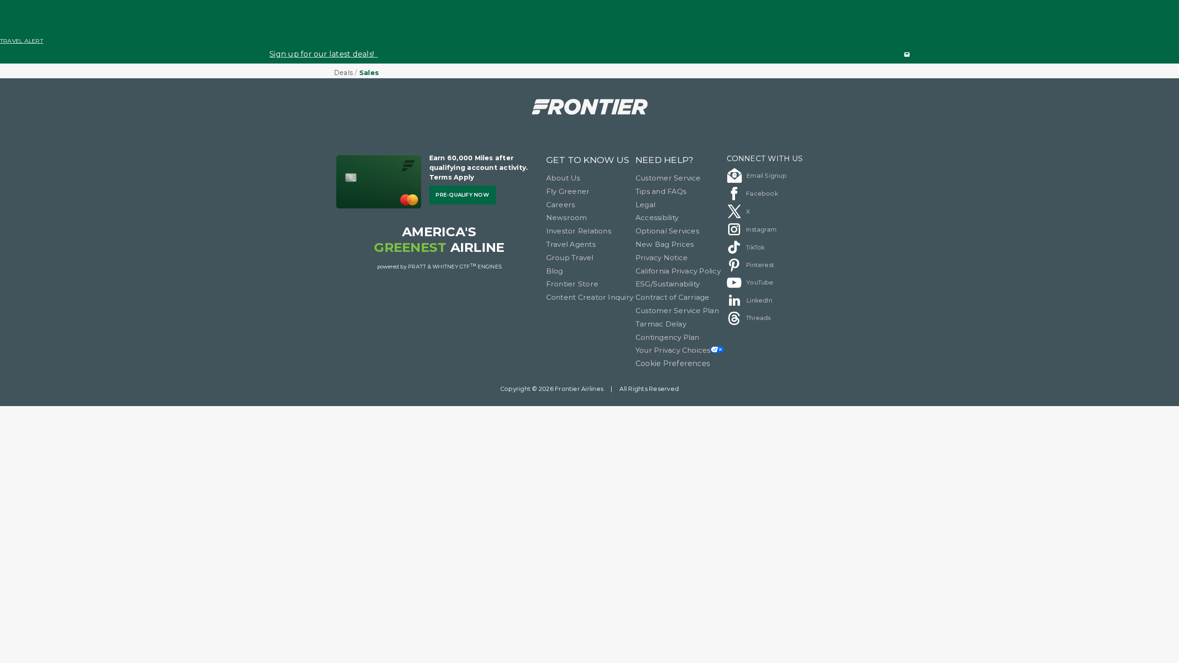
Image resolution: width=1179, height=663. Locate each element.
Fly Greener (568, 191)
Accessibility (657, 217)
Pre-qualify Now (462, 195)
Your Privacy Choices (673, 350)
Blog (554, 271)
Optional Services (667, 231)
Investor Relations (578, 231)
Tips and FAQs (661, 191)
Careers (560, 204)
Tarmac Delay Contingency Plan (668, 331)
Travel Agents (570, 244)
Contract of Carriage (673, 297)
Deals (343, 73)
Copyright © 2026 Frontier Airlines (551, 388)
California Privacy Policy (678, 271)
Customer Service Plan (677, 310)
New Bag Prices (665, 244)
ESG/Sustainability (668, 283)
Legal (645, 204)
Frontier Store (572, 283)
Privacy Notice (662, 257)
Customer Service (668, 178)
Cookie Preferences (673, 363)
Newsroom (566, 217)
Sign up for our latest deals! (323, 54)
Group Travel (570, 257)
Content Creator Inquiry (590, 297)
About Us (563, 178)
